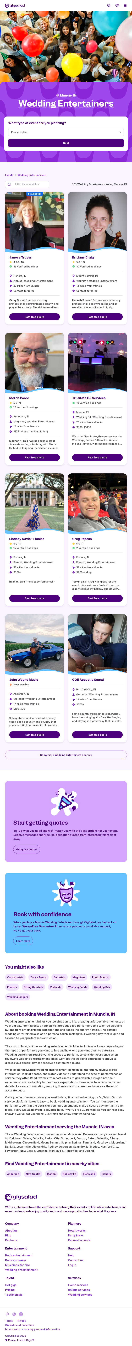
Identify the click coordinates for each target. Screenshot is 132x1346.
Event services (78, 1285)
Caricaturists (15, 977)
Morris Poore (19, 398)
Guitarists (59, 977)
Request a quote (79, 1240)
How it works (77, 1230)
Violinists (55, 987)
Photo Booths (100, 977)
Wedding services (80, 1294)
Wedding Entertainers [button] (66, 103)
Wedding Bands (77, 987)
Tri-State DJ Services (89, 398)
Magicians (79, 977)
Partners (11, 1240)
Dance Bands (38, 977)
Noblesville (69, 1173)
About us (11, 1230)
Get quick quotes (26, 849)
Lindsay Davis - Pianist (26, 539)
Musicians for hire (17, 1265)
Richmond (89, 1173)
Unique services (79, 1290)
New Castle (33, 1173)
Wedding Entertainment (32, 175)
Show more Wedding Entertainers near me (66, 754)
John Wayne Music (23, 679)
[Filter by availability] (31, 184)
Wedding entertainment (21, 1270)
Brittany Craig (83, 257)
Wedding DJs (102, 987)
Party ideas (76, 1235)
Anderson (13, 1173)
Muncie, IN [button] (68, 95)
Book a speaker (15, 1260)
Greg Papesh (82, 539)
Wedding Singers (17, 996)
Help (71, 1255)
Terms (9, 1320)
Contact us (75, 1260)
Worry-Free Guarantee (38, 926)
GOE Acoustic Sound (88, 679)
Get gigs (10, 1285)
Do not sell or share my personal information (32, 1329)
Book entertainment (19, 1255)
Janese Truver (20, 257)
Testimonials (14, 1294)
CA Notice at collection (19, 1325)
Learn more (23, 940)
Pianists (12, 987)
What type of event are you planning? (37, 123)
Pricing (10, 1290)
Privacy (21, 1320)
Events (9, 175)
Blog (8, 1235)
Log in (72, 1265)
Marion (51, 1173)
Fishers (106, 1173)
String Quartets (33, 987)
